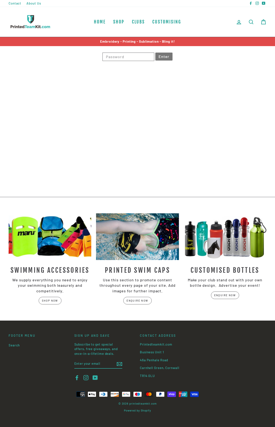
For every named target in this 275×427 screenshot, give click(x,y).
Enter (164, 56)
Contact (15, 3)
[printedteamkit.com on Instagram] (86, 377)
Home (100, 22)
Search (14, 345)
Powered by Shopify (137, 410)
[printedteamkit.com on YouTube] (95, 377)
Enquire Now (137, 300)
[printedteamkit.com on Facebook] (76, 377)
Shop (118, 22)
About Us (33, 3)
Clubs (138, 22)
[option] (137, 41)
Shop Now (50, 300)
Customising (166, 22)
